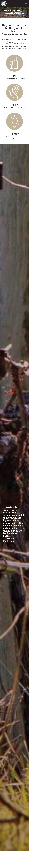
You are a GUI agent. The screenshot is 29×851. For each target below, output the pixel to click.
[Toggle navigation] (26, 3)
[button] (2, 12)
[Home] (4, 3)
